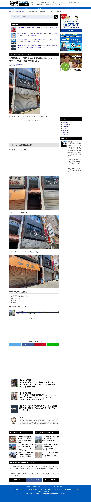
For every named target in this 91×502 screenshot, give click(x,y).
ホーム (15, 8)
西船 (17, 65)
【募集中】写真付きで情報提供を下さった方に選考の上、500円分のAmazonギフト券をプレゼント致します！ (38, 408)
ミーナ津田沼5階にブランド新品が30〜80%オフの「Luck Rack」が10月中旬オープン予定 (50, 438)
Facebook (27, 344)
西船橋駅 (13, 65)
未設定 (64, 134)
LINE (53, 344)
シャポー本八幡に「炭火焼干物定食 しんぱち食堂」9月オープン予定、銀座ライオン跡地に (50, 454)
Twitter (15, 344)
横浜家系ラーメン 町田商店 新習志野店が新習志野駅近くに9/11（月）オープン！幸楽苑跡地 (24, 454)
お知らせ (65, 132)
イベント (51, 8)
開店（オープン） (25, 11)
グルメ (63, 8)
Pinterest (40, 344)
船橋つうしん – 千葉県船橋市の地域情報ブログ (46, 493)
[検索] (56, 17)
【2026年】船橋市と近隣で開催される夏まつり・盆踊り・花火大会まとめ (37, 27)
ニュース (39, 8)
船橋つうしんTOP (12, 11)
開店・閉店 (27, 8)
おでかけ (75, 8)
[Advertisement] (34, 131)
